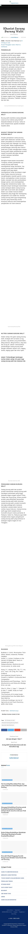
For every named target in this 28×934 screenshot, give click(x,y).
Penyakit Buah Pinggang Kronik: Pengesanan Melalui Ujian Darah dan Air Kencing (13, 857)
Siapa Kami (17, 910)
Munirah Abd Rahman (8, 725)
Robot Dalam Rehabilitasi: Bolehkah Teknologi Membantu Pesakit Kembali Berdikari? (13, 834)
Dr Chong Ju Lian (10, 720)
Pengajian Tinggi (7, 881)
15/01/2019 (23, 37)
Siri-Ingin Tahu (6, 893)
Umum (3, 896)
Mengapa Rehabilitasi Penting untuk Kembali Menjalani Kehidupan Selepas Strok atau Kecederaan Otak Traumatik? (13, 810)
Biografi (4, 890)
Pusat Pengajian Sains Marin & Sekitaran (11, 46)
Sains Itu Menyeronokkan (9, 872)
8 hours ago (5, 861)
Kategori (15, 912)
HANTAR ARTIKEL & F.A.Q (7, 912)
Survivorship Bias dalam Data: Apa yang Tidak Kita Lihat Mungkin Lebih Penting (14, 785)
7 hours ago (5, 789)
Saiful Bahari (14, 37)
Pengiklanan (22, 912)
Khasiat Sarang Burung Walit (10, 722)
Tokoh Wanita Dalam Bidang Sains (12, 878)
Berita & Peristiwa (7, 780)
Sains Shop (13, 914)
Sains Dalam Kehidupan (8, 900)
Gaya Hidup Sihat (6, 887)
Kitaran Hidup (5, 884)
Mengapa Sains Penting (9, 875)
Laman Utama (10, 910)
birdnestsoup (14, 711)
